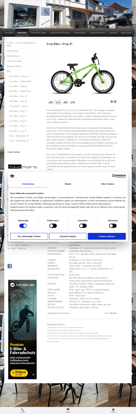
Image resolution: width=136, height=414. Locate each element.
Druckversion (18, 392)
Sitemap (28, 392)
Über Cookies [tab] (107, 184)
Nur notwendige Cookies (29, 236)
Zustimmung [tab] (28, 184)
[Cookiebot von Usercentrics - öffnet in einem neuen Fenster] (114, 176)
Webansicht (121, 392)
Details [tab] (68, 184)
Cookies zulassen (107, 236)
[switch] (53, 226)
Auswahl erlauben (68, 236)
